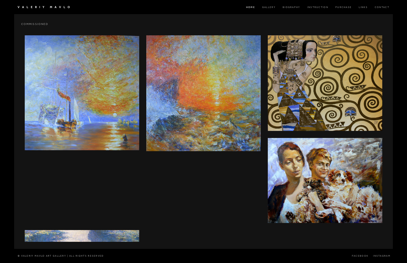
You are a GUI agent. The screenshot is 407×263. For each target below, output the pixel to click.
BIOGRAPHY (291, 7)
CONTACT (382, 7)
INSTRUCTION (317, 7)
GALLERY (269, 7)
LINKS (363, 7)
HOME (250, 7)
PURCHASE (343, 7)
